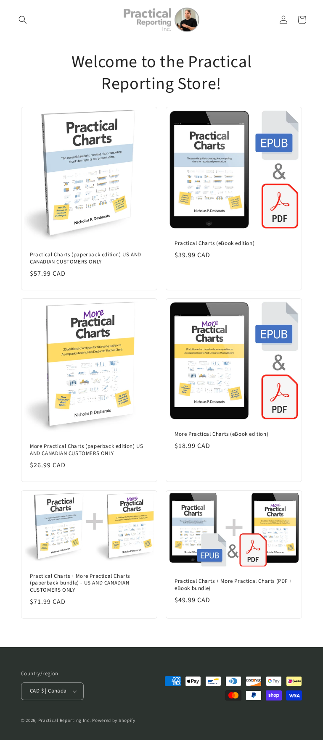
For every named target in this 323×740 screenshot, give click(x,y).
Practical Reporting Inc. (64, 720)
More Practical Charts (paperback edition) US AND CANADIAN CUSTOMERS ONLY (86, 450)
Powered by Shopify (113, 720)
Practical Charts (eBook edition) (214, 243)
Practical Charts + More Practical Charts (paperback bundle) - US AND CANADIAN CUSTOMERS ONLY (80, 583)
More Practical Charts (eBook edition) (221, 434)
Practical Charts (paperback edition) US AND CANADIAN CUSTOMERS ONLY (85, 258)
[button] (22, 20)
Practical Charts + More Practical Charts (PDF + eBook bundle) (233, 585)
